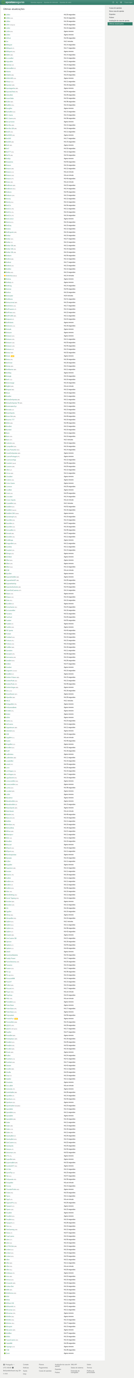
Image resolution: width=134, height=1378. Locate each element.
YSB (7, 1350)
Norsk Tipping (12, 898)
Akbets (8, 71)
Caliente (10, 443)
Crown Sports (10, 500)
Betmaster (9, 296)
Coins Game (10, 483)
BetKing (9, 286)
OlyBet (9, 921)
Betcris (9, 222)
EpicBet (8, 573)
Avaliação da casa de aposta (119, 20)
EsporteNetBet (12, 577)
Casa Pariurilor (12, 450)
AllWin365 (11, 78)
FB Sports (9, 630)
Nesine (10, 875)
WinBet (10, 1316)
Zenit (8, 1353)
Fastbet (8, 620)
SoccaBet (9, 1085)
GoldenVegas (12, 687)
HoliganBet (11, 704)
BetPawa (10, 312)
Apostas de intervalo (51, 2)
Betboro (8, 192)
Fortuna (10, 640)
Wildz (8, 1300)
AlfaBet (10, 75)
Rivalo (9, 1052)
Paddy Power (10, 958)
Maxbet (10, 814)
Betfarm (8, 255)
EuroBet (10, 604)
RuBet (8, 1055)
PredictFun (10, 1018)
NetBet (8, 878)
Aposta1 (10, 85)
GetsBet (10, 660)
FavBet (10, 627)
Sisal (9, 1075)
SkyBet (8, 1079)
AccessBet (9, 58)
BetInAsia (11, 276)
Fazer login (128, 2)
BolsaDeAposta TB (14, 403)
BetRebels (9, 322)
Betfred (8, 262)
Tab (8, 1176)
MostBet (9, 841)
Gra (9, 691)
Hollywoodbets (11, 707)
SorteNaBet (11, 1092)
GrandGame (11, 694)
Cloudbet (9, 476)
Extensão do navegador (75, 1371)
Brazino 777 (10, 420)
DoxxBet (10, 537)
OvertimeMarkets (12, 955)
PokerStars (10, 1005)
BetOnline (11, 306)
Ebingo (10, 553)
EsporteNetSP (12, 580)
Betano (8, 165)
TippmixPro (11, 1203)
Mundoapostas (11, 855)
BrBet (9, 423)
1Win (10, 25)
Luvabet (10, 791)
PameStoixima (12, 962)
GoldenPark (11, 681)
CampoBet (11, 446)
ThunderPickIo (12, 1189)
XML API (74, 1364)
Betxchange (10, 383)
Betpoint (10, 319)
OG (7, 908)
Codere (10, 480)
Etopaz (10, 597)
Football (10, 637)
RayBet (8, 1032)
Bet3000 (10, 135)
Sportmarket (13, 1106)
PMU (9, 998)
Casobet (11, 463)
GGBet (8, 664)
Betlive (8, 292)
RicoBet (10, 1049)
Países (111, 17)
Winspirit (9, 1326)
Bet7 (7, 148)
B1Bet (9, 102)
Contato (26, 1364)
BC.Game (9, 115)
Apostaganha (12, 88)
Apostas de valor (65, 2)
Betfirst (10, 259)
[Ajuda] (113, 2)
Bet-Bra (10, 125)
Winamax (10, 1310)
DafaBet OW (12, 513)
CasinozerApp (11, 460)
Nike (9, 891)
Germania (11, 657)
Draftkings (9, 540)
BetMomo (9, 299)
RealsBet (10, 1035)
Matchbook (10, 811)
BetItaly (9, 282)
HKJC (8, 701)
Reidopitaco (11, 1039)
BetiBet (8, 269)
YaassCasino (12, 1340)
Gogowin (11, 670)
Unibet (9, 1249)
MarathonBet (12, 801)
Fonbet (8, 634)
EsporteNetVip (11, 583)
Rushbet (10, 1059)
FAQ (24, 1374)
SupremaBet (12, 1162)
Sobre (89, 1364)
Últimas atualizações (116, 24)
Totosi (9, 1233)
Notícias (26, 1368)
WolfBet (8, 1333)
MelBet (8, 821)
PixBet (9, 985)
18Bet (8, 21)
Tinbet (9, 1193)
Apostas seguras (36, 2)
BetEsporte (11, 232)
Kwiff (7, 751)
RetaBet (10, 1042)
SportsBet (9, 1109)
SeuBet (10, 1069)
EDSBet (9, 557)
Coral (9, 493)
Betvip (9, 366)
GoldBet (10, 674)
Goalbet (8, 667)
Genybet (10, 654)
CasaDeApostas (13, 453)
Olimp (9, 915)
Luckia (9, 788)
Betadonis (9, 162)
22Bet (8, 35)
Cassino (10, 466)
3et (7, 41)
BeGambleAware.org (10, 1371)
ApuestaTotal (12, 92)
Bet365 (8, 138)
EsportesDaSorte (13, 587)
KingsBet (10, 744)
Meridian (10, 824)
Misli (9, 838)
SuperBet (10, 1159)
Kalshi (8, 741)
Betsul (9, 353)
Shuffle (8, 1072)
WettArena (11, 1293)
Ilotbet (8, 714)
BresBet (9, 426)
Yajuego (10, 1346)
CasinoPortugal (13, 456)
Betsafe (8, 329)
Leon (8, 768)
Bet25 (9, 132)
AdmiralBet (11, 68)
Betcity (8, 199)
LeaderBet (9, 761)
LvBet (8, 794)
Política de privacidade (91, 1371)
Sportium (10, 1099)
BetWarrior (11, 369)
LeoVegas (11, 771)
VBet (7, 1259)
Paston (10, 968)
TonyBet (9, 1213)
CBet (9, 470)
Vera (9, 1276)
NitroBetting (11, 895)
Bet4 (9, 145)
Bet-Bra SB (11, 128)
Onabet (10, 935)
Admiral (10, 65)
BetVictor (9, 363)
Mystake (9, 858)
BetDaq (8, 225)
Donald (10, 533)
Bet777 (10, 152)
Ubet (9, 1239)
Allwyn (9, 81)
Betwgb (8, 376)
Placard (10, 988)
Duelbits (9, 547)
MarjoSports (11, 808)
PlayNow (9, 995)
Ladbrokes (9, 754)
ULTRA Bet (11, 1246)
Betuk (8, 356)
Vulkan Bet (10, 1286)
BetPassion (11, 309)
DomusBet (10, 530)
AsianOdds (10, 98)
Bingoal (10, 389)
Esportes (112, 14)
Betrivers (10, 326)
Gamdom (9, 650)
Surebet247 (11, 1166)
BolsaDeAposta (13, 399)
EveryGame (11, 607)
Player (9, 992)
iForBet (10, 711)
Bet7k (9, 155)
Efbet (9, 560)
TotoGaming (11, 1229)
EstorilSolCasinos (13, 590)
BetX (9, 379)
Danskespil (11, 517)
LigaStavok (11, 778)
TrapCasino (10, 1236)
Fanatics (9, 614)
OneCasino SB (11, 938)
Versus (10, 1280)
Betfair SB (11, 245)
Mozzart (8, 844)
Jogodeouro (11, 727)
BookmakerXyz (11, 406)
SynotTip (10, 1172)
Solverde (10, 1089)
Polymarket (10, 1015)
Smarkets (9, 1082)
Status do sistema (77, 1368)
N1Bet (8, 861)
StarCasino (11, 1142)
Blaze (8, 393)
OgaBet (8, 911)
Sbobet (8, 1065)
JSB (7, 734)
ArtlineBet (9, 95)
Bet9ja (8, 158)
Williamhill (10, 1306)
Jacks (9, 721)
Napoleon (11, 868)
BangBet (9, 108)
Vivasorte (10, 1283)
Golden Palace (12, 677)
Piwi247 (9, 982)
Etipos (9, 594)
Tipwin (9, 1209)
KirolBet (10, 747)
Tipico (8, 1196)
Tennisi (8, 1186)
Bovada (10, 409)
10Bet (8, 15)
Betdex (8, 229)
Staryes (9, 1149)
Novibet (10, 901)
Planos (41, 1364)
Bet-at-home (10, 122)
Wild (7, 1296)
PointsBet (11, 1002)
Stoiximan (11, 1152)
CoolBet (9, 490)
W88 (9, 1290)
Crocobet (9, 496)
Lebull (9, 764)
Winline (10, 1323)
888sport (9, 45)
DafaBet (10, 507)
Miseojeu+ (9, 834)
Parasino (9, 965)
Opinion (8, 942)
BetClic (8, 205)
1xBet (8, 28)
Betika (9, 272)
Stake (8, 1122)
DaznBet (10, 520)
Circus (9, 473)
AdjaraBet (9, 61)
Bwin (8, 433)
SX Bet (8, 1169)
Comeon (9, 486)
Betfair (8, 235)
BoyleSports (10, 413)
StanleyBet (11, 1136)
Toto (9, 1226)
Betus (9, 359)
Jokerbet (10, 731)
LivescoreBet (12, 781)
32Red (8, 38)
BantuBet (10, 112)
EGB (7, 570)
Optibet (9, 945)
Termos (89, 1368)
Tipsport (10, 1206)
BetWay (8, 373)
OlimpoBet (11, 918)
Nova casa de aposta (116, 11)
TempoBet (9, 1183)
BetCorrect (9, 219)
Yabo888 (9, 1343)
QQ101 (10, 1025)
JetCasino (9, 724)
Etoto (9, 600)
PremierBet (11, 1022)
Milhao (10, 831)
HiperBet (10, 697)
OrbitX (8, 952)
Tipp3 (9, 1199)
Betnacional (11, 302)
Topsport (10, 1223)
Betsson (9, 332)
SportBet (10, 1096)
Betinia (8, 279)
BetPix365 (11, 316)
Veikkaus (10, 1273)
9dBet (9, 55)
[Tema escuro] (117, 2)
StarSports (9, 1146)
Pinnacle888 (10, 978)
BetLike (8, 289)
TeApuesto (11, 1179)
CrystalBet (11, 503)
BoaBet (8, 396)
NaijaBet (9, 865)
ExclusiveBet (10, 610)
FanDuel (9, 617)
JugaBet (10, 737)
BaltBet (10, 105)
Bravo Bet (11, 416)
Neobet (8, 871)
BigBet (10, 386)
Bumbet (8, 430)
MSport (10, 848)
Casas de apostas (115, 8)
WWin (8, 1336)
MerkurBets (10, 828)
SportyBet (9, 1116)
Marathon (9, 798)
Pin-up (8, 972)
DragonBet (11, 543)
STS (9, 1156)
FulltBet (10, 647)
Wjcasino (10, 1330)
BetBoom (10, 185)
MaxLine (10, 818)
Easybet (10, 550)
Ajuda (25, 1371)
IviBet (8, 717)
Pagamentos (43, 1368)
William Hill (10, 1303)
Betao (9, 182)
